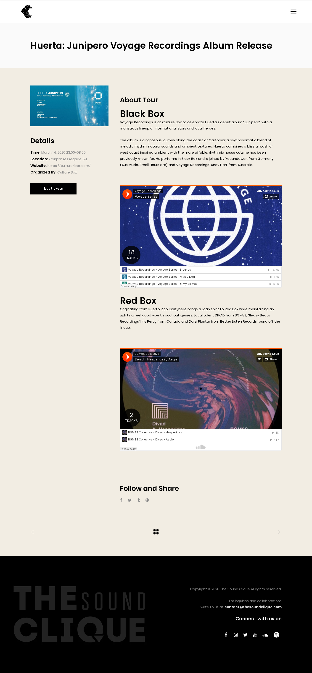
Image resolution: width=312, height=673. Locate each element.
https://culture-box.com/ (69, 165)
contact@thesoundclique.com (253, 607)
